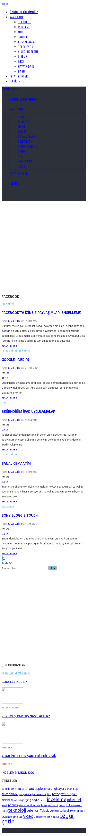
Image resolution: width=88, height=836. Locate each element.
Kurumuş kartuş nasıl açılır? (26, 716)
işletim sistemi (24, 805)
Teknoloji (24, 22)
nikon (62, 805)
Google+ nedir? (15, 359)
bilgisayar (57, 789)
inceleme (56, 800)
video (28, 816)
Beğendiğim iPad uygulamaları (29, 411)
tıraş (82, 811)
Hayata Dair (26, 66)
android (27, 789)
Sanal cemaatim (16, 463)
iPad (4, 403)
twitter (74, 811)
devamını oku (9, 346)
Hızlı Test (8, 506)
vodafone (40, 817)
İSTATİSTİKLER (19, 76)
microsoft (52, 805)
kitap (44, 805)
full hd (17, 800)
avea (46, 789)
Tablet (22, 36)
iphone (12, 805)
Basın (22, 71)
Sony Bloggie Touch (20, 515)
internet (74, 799)
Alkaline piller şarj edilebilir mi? (29, 756)
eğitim (33, 794)
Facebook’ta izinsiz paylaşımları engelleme (41, 312)
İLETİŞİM (15, 81)
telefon (32, 810)
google (34, 800)
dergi (17, 794)
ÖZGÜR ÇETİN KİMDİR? (24, 12)
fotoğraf (58, 794)
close (5, 4)
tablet (5, 811)
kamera (36, 805)
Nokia (69, 805)
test (57, 811)
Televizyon (25, 46)
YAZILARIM (16, 17)
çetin (49, 817)
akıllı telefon (13, 789)
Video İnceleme (28, 51)
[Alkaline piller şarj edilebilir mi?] (12, 742)
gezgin (25, 800)
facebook (41, 794)
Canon (68, 789)
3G (3, 789)
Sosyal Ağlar (27, 41)
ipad (4, 805)
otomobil (77, 805)
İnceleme (24, 27)
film (49, 795)
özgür (56, 817)
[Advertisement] (44, 245)
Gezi (21, 61)
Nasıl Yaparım (10, 708)
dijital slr (25, 794)
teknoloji (17, 810)
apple (39, 789)
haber (43, 800)
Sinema (22, 56)
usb (21, 817)
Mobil (22, 31)
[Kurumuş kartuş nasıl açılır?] (12, 702)
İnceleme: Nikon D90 (18, 772)
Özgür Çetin (14, 321)
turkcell (64, 811)
